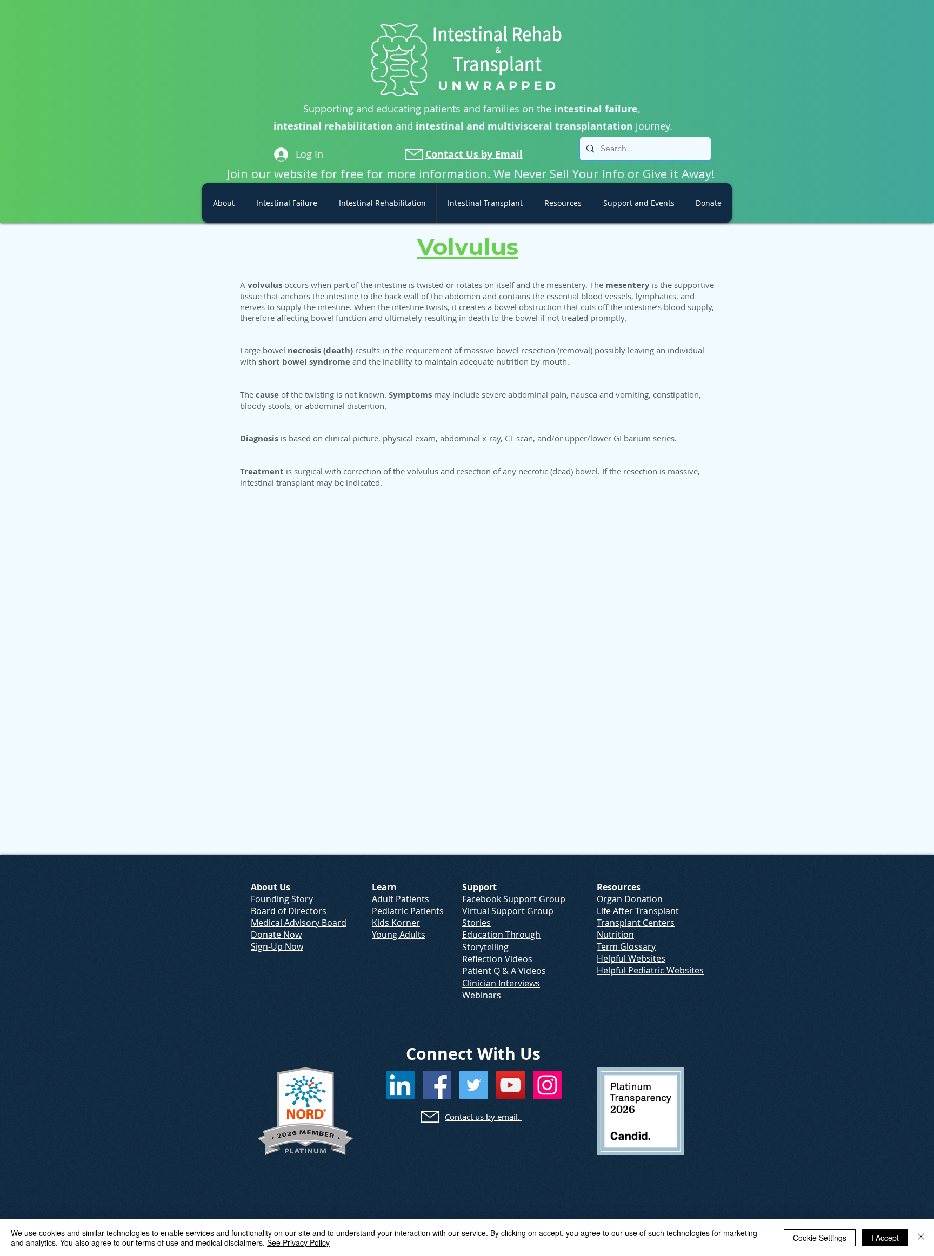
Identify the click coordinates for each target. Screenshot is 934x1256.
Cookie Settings (819, 1237)
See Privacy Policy (298, 1242)
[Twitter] (473, 1085)
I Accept (885, 1237)
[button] (223, 203)
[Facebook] (437, 1085)
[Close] (921, 1237)
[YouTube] (510, 1085)
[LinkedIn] (400, 1085)
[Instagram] (547, 1085)
